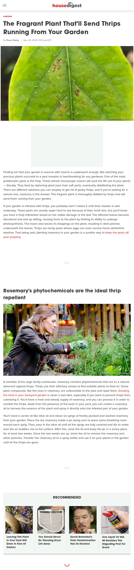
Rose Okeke (13, 40)
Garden (7, 16)
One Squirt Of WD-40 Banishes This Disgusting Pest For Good (113, 542)
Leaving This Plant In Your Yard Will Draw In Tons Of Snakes (18, 542)
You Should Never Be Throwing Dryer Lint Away (49, 540)
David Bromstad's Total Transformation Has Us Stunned (82, 540)
